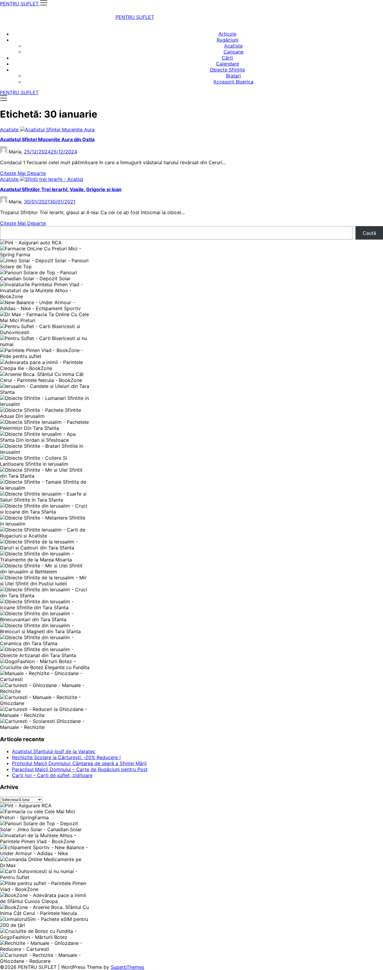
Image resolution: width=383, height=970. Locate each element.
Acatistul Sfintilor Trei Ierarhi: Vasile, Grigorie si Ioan (60, 189)
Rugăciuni (227, 40)
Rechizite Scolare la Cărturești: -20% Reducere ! (66, 757)
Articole (227, 34)
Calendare (227, 64)
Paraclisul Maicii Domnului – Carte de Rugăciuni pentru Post (80, 769)
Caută (369, 233)
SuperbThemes (127, 967)
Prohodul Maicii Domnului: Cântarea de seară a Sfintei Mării (79, 763)
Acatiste (233, 46)
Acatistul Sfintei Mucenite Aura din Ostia (47, 139)
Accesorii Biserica (233, 82)
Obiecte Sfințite (227, 70)
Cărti (227, 58)
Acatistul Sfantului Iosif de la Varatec (53, 751)
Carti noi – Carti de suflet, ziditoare (52, 775)
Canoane (234, 52)
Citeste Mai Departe (23, 173)
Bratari (233, 76)
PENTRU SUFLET (134, 17)
